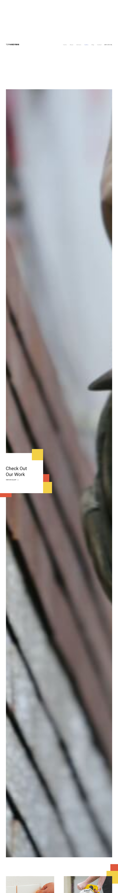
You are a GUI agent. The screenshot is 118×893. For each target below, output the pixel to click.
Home (65, 44)
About (71, 44)
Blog (93, 44)
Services (78, 44)
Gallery (86, 44)
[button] (108, 44)
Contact (99, 44)
